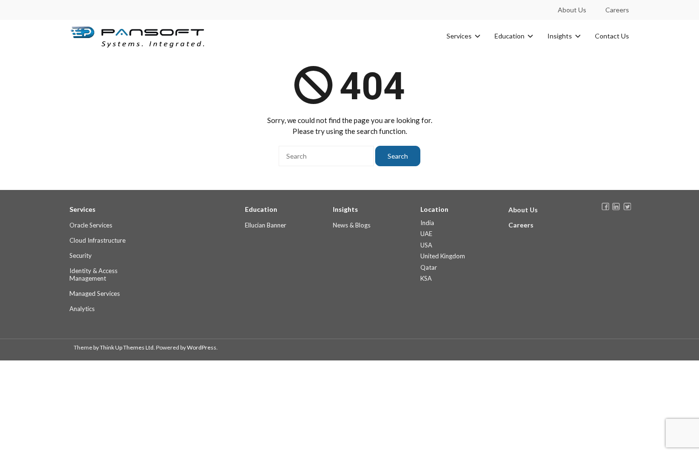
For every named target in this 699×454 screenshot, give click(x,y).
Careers (617, 10)
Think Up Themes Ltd (127, 347)
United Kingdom (442, 256)
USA (426, 245)
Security (80, 255)
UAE (426, 233)
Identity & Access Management (93, 274)
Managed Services (94, 293)
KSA (426, 278)
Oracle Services (90, 225)
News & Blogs (351, 225)
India (427, 223)
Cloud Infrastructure (97, 240)
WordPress (201, 347)
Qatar (428, 267)
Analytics (82, 308)
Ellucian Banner (265, 225)
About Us (572, 10)
